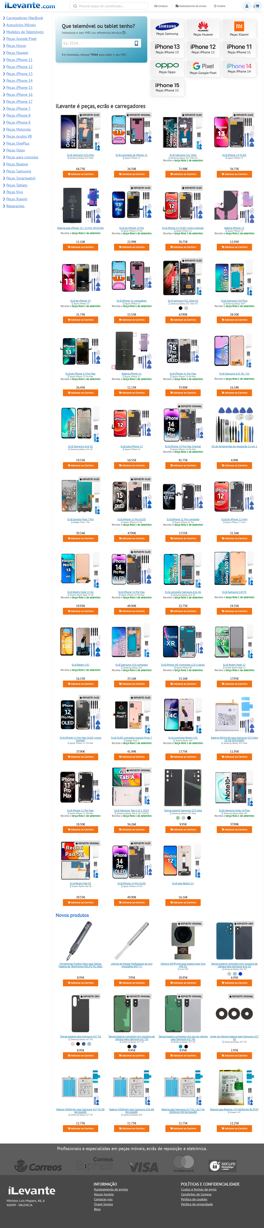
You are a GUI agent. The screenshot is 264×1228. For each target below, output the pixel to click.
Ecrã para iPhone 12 (132, 446)
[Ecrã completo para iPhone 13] (80, 278)
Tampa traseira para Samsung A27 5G (80, 1036)
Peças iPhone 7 (18, 108)
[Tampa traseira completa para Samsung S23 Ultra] (183, 787)
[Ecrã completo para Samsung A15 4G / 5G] (234, 350)
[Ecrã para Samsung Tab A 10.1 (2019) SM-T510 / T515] (131, 787)
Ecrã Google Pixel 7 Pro (80, 519)
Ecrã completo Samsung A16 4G (183, 592)
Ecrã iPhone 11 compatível (132, 300)
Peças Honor (16, 45)
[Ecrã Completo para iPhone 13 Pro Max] (80, 350)
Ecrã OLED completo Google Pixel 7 (131, 737)
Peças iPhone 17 (19, 101)
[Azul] (83, 1044)
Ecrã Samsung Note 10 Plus (234, 810)
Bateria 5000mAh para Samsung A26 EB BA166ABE (131, 1110)
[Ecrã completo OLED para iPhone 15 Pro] (131, 496)
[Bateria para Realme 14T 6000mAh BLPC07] (234, 1086)
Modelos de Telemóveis (25, 31)
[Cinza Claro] (229, 974)
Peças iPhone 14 (239, 71)
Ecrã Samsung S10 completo (132, 665)
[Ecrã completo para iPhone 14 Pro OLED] (131, 860)
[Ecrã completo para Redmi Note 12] (234, 642)
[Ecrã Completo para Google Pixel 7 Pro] (80, 496)
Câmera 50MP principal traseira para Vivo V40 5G (183, 965)
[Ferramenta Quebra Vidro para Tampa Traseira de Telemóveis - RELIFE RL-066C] (80, 941)
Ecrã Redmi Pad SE (80, 883)
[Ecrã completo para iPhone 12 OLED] (183, 205)
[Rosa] (72, 1044)
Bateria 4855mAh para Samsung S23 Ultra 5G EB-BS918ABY (234, 739)
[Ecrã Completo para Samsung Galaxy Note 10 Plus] (234, 787)
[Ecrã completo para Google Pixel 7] (131, 715)
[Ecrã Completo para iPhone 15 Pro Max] (183, 350)
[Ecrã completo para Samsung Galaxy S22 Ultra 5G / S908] (183, 132)
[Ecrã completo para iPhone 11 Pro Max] (80, 787)
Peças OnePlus (17, 143)
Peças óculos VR (19, 136)
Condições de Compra (196, 1194)
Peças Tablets (16, 185)
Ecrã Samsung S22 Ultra (183, 155)
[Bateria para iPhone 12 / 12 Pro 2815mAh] (80, 205)
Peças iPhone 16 (19, 94)
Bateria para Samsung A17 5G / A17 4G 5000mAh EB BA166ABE (183, 1110)
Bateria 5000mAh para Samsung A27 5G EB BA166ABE (80, 1110)
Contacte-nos (103, 1199)
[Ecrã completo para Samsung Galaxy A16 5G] (80, 423)
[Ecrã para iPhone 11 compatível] (131, 278)
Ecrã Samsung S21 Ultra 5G (183, 300)
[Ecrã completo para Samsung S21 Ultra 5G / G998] (183, 278)
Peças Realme (17, 164)
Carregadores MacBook (24, 17)
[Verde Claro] (235, 974)
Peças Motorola (18, 129)
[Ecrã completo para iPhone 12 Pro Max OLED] (80, 715)
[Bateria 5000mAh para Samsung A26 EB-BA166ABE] (131, 1086)
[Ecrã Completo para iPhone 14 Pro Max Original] (183, 423)
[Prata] (186, 308)
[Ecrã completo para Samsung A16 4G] (183, 569)
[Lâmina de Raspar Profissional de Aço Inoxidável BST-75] (131, 941)
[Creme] (183, 818)
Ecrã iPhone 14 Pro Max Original (183, 446)
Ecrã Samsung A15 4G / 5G (234, 373)
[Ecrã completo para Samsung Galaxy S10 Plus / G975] (234, 278)
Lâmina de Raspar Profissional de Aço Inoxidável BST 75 (132, 965)
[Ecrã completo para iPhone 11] (131, 132)
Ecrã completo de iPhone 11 (132, 155)
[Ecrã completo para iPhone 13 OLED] (234, 132)
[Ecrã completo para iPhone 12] (131, 423)
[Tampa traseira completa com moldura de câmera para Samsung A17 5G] (131, 1013)
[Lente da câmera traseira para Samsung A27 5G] (234, 1013)
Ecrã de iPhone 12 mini (234, 519)
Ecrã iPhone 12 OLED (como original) (183, 228)
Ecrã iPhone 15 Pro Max (183, 373)
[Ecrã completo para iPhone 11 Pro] (183, 496)
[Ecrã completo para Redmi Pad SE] (80, 860)
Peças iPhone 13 (167, 52)
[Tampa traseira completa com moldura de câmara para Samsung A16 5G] (234, 941)
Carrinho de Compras (257, 6)
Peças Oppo (167, 72)
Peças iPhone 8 (18, 115)
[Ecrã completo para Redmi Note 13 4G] (80, 569)
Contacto (162, 6)
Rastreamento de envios (192, 6)
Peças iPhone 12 (203, 52)
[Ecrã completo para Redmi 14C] (183, 715)
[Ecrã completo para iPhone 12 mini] (234, 496)
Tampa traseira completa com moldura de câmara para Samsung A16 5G (234, 965)
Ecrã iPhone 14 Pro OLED (132, 883)
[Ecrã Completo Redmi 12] (183, 860)
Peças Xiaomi (239, 34)
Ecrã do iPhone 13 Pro (131, 228)
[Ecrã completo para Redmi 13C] (80, 642)
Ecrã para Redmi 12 (183, 883)
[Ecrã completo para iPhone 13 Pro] (131, 205)
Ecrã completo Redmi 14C (183, 737)
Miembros (247, 6)
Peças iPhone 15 (167, 90)
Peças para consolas (22, 157)
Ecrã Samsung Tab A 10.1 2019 (132, 810)
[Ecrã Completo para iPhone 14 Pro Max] (131, 569)
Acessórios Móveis (21, 24)
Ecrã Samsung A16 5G (80, 446)
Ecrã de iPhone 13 (80, 300)
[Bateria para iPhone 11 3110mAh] (131, 350)
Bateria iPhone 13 (234, 228)
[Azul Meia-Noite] (240, 974)
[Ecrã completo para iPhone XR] (183, 642)
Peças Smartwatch (20, 178)
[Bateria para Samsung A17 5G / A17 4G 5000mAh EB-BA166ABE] (183, 1086)
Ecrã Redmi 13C (80, 665)
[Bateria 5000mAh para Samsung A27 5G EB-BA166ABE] (80, 1086)
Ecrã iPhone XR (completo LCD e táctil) (183, 665)
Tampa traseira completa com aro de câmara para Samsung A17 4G (183, 1038)
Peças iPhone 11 (239, 52)
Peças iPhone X (18, 122)
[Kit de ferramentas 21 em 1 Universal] (234, 423)
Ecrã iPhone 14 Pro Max (132, 592)
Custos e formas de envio (199, 1189)
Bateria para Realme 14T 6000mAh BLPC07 (234, 1109)
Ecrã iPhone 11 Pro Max (80, 810)
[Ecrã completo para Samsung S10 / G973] (131, 642)
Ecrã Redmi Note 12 (234, 665)
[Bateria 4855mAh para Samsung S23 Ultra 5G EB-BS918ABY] (234, 715)
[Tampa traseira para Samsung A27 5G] (80, 1013)
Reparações (15, 206)
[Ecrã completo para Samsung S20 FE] (234, 569)
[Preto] (181, 308)
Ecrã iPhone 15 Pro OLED (132, 519)
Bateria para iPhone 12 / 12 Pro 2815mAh (80, 228)
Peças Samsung (167, 34)
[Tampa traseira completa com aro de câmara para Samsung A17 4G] (183, 1013)
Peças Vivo (14, 192)
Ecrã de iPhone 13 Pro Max (80, 373)
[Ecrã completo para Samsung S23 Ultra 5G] (80, 132)
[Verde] (178, 818)
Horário (221, 6)
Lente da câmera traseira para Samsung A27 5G (234, 1038)
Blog (97, 1209)
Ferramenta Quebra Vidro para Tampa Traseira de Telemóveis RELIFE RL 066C (80, 965)
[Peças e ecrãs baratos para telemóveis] (30, 7)
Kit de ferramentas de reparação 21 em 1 (234, 446)
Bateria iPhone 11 (132, 373)
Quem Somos (103, 1204)
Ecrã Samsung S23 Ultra (80, 155)
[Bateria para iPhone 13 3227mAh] (234, 205)
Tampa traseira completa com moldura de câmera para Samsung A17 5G (131, 1038)
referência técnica (109, 32)
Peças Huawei (203, 34)
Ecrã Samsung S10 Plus (234, 300)
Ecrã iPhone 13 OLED (234, 155)
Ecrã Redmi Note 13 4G (80, 592)
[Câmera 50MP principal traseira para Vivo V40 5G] (183, 941)
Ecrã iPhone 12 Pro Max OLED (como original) (80, 739)
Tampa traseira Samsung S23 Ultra (183, 810)
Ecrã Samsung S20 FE (234, 592)
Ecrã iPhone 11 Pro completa (183, 519)
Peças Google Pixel (203, 73)
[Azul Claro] (181, 1046)
